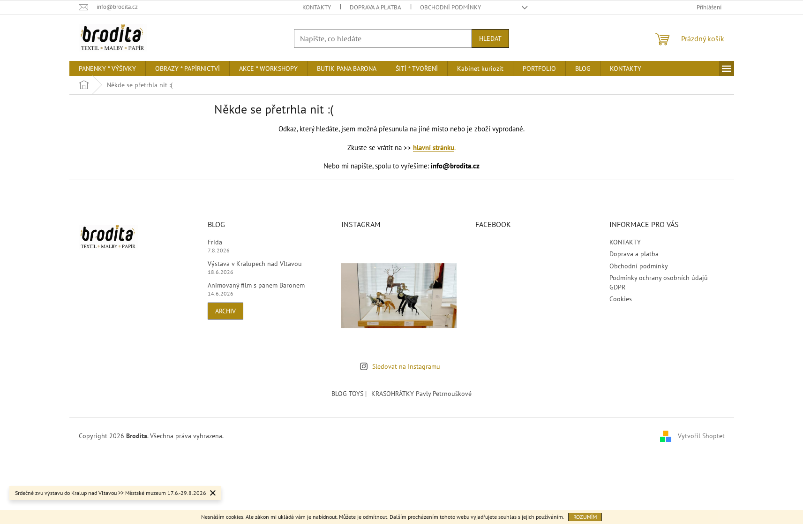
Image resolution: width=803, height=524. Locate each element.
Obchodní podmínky (450, 7)
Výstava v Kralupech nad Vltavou (255, 263)
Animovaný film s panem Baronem (256, 285)
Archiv (225, 311)
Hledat (490, 38)
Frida (215, 242)
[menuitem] (107, 68)
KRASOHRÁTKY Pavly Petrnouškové (421, 393)
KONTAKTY (316, 7)
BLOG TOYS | (349, 393)
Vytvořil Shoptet (701, 436)
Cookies (620, 299)
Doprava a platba (375, 7)
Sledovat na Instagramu (406, 366)
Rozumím (585, 516)
